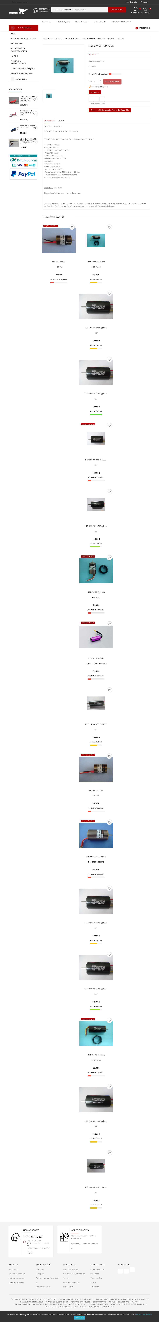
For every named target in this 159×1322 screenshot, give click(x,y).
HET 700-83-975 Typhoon (96, 1187)
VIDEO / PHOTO (79, 1307)
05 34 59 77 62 (32, 1237)
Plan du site (68, 1287)
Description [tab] (49, 120)
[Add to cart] (101, 250)
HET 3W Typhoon (96, 790)
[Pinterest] (102, 99)
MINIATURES (101, 1299)
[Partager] (91, 99)
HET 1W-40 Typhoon (96, 1055)
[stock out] (64, 250)
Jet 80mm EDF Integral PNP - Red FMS (28, 113)
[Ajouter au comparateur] (58, 250)
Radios (135, 1302)
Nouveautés (82, 22)
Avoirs (93, 1282)
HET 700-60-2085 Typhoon (96, 328)
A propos (39, 1274)
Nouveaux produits (17, 1274)
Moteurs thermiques (98, 1304)
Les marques (63, 22)
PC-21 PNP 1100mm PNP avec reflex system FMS (28, 98)
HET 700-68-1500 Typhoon (96, 989)
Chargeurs (123, 1302)
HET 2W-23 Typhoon (96, 592)
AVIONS (144, 1299)
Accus (112, 1302)
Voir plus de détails (143, 1315)
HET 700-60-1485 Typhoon (96, 394)
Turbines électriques (57, 1302)
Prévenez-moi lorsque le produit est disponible (110, 110)
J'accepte (79, 1318)
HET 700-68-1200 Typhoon (96, 1121)
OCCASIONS (93, 1307)
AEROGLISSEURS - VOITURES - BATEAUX (75, 1299)
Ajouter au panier (112, 82)
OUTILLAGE (50, 1307)
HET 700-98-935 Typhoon (96, 724)
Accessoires (51, 1304)
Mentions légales (70, 1269)
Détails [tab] (61, 120)
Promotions (144, 28)
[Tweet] (97, 99)
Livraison (40, 1269)
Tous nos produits (16, 1282)
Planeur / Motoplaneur (32, 1302)
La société (100, 22)
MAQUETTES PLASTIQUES (120, 1299)
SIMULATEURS (64, 1307)
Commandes (96, 1278)
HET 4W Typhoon (59, 261)
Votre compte (97, 1264)
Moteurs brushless (80, 1302)
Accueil (46, 22)
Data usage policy (20, 2)
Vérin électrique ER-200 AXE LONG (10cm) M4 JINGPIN (29, 141)
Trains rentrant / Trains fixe (27, 1304)
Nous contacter (121, 22)
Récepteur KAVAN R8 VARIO (28, 126)
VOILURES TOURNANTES (134, 1304)
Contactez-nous (43, 1287)
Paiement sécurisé (71, 1282)
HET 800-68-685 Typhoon (96, 460)
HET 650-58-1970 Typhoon (96, 526)
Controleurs (99, 1302)
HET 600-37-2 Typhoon (96, 856)
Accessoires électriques (72, 1304)
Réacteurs (116, 1304)
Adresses (94, 1287)
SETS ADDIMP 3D (18, 1299)
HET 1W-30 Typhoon (96, 261)
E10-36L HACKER (96, 658)
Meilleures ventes (16, 1278)
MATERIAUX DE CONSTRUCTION (42, 1299)
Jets (136, 1299)
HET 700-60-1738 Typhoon (96, 923)
